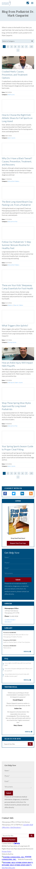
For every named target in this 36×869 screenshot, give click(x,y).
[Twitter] (13, 493)
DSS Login (11, 868)
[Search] (30, 744)
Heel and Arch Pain (12, 221)
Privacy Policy (6, 851)
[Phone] (28, 3)
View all (26, 651)
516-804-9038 (28, 825)
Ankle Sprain (11, 382)
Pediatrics (10, 305)
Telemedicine (7, 648)
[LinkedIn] (22, 493)
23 (31, 47)
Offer (18, 501)
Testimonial (10, 687)
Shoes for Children (18, 305)
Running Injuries (12, 342)
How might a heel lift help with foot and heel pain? (17, 664)
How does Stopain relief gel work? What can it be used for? (17, 670)
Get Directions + (15, 827)
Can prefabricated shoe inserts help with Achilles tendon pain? (16, 675)
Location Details (10, 619)
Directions (8, 622)
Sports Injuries (11, 138)
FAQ (6, 658)
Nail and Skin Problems (13, 181)
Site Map (5, 868)
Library (8, 628)
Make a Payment (9, 840)
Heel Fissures (11, 94)
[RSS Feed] (31, 493)
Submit (18, 580)
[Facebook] (5, 493)
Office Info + (6, 827)
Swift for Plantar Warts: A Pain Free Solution (16, 642)
